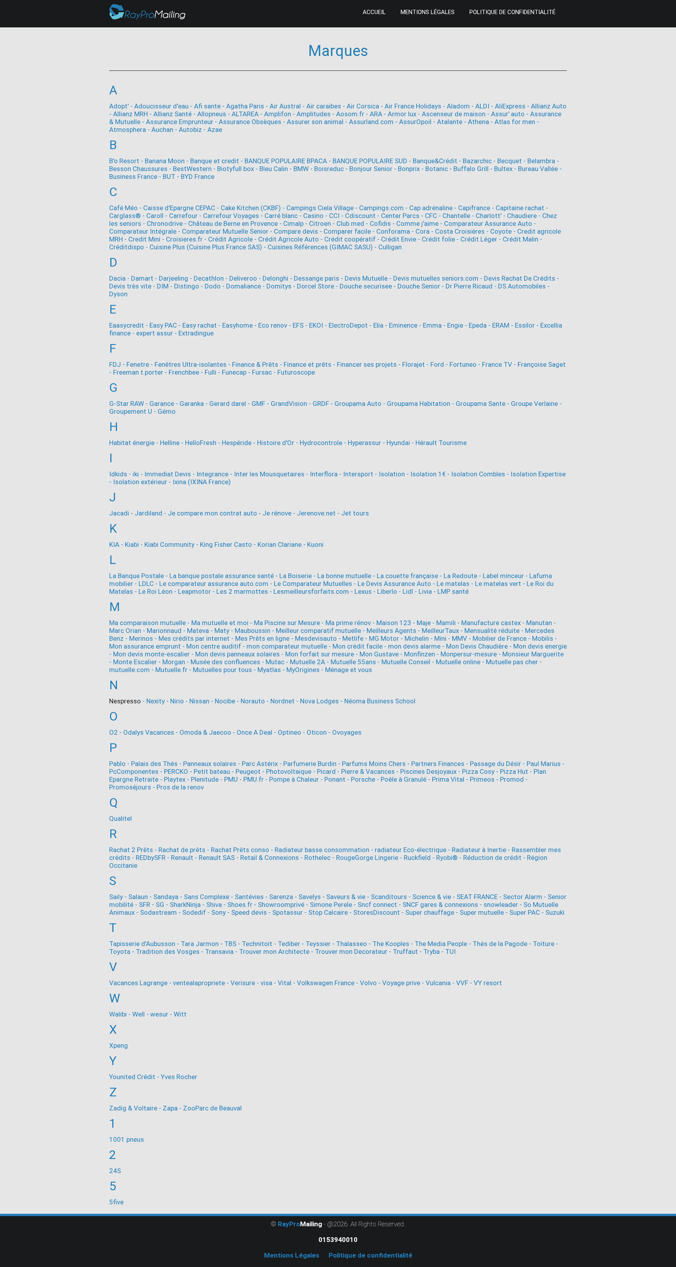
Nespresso (125, 701)
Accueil (374, 12)
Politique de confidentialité (512, 12)
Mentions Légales (428, 12)
